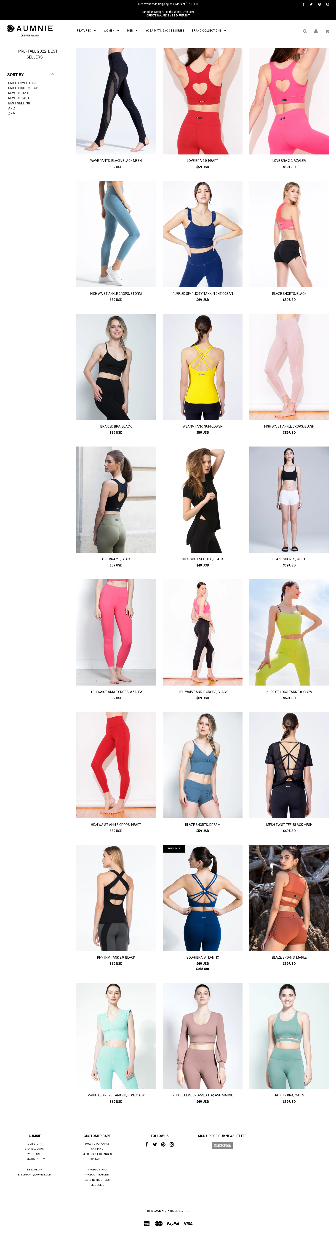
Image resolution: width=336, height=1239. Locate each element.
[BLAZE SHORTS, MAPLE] (289, 898)
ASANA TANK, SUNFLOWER (202, 426)
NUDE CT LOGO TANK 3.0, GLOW (289, 692)
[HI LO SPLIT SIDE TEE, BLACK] (203, 500)
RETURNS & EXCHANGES (97, 1154)
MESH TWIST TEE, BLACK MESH (289, 825)
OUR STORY (35, 1143)
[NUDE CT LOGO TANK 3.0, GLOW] (289, 633)
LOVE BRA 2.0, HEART (202, 160)
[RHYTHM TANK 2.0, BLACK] (116, 898)
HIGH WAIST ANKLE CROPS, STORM (116, 293)
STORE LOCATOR (35, 1148)
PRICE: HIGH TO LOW (22, 88)
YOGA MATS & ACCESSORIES (165, 30)
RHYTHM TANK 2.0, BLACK (116, 957)
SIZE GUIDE (97, 1184)
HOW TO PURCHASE (97, 1143)
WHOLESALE (34, 1154)
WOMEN (109, 30)
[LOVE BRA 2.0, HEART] (203, 102)
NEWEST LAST (18, 98)
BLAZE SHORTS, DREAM (202, 825)
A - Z (11, 108)
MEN (130, 30)
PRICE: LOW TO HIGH (22, 83)
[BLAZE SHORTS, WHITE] (289, 500)
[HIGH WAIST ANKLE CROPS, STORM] (116, 235)
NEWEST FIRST (19, 93)
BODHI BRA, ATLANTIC (203, 957)
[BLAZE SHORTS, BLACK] (289, 235)
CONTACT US (97, 1159)
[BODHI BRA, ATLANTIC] (203, 898)
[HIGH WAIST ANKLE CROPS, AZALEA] (116, 633)
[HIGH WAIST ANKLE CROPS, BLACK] (203, 633)
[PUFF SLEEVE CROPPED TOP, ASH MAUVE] (203, 1036)
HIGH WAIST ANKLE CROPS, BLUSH (289, 426)
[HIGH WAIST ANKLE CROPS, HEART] (116, 766)
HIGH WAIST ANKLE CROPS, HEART (116, 825)
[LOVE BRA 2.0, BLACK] (116, 500)
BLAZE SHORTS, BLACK (289, 293)
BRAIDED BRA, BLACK (116, 426)
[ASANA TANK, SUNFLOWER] (203, 367)
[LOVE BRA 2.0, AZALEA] (289, 102)
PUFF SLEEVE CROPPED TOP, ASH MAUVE (203, 1095)
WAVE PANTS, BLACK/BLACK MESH (116, 160)
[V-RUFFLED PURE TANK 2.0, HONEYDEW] (116, 1036)
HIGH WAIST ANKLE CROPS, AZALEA (116, 692)
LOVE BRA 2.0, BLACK (116, 559)
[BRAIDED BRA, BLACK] (116, 367)
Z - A (11, 113)
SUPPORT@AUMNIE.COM (36, 1174)
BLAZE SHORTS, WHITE (289, 559)
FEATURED (84, 30)
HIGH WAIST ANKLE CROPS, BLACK (203, 692)
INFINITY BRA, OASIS (289, 1095)
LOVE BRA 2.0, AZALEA (289, 160)
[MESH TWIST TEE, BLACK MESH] (289, 766)
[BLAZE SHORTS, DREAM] (203, 766)
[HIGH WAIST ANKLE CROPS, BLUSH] (289, 367)
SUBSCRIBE (222, 1145)
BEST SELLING (19, 103)
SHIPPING (97, 1148)
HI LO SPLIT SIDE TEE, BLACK (202, 559)
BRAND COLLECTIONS (207, 30)
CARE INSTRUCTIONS (97, 1179)
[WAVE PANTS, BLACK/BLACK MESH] (116, 102)
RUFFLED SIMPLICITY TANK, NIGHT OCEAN (203, 293)
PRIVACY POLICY (35, 1159)
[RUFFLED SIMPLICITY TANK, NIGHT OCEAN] (203, 235)
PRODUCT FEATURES (97, 1174)
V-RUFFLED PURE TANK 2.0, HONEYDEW (116, 1095)
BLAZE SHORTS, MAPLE (289, 957)
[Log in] (316, 31)
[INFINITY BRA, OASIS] (289, 1036)
